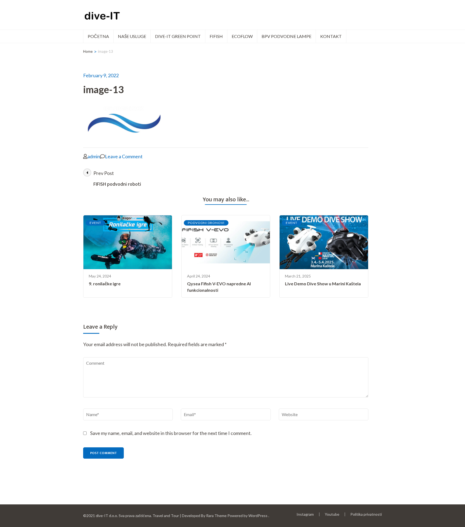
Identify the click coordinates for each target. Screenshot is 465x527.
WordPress (257, 515)
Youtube (332, 514)
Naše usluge (132, 36)
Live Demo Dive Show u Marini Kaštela (323, 283)
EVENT (95, 223)
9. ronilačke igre (105, 283)
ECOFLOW (242, 36)
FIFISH (216, 36)
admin (93, 156)
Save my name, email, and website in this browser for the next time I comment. (171, 433)
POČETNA (98, 36)
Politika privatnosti (366, 514)
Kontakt (331, 36)
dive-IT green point (178, 36)
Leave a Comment (124, 156)
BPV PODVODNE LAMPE (286, 36)
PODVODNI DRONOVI (206, 223)
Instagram (305, 514)
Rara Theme (216, 515)
